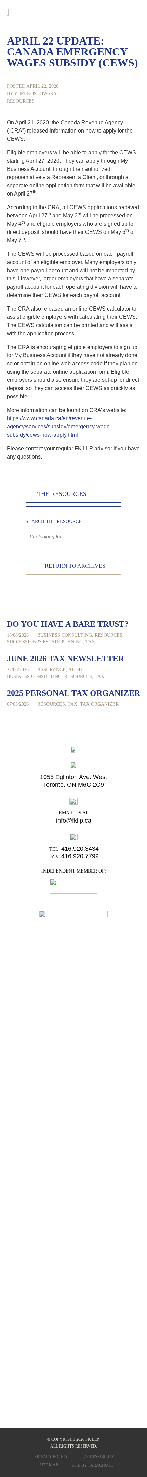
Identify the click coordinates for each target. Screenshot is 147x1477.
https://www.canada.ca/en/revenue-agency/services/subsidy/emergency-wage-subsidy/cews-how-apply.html (59, 426)
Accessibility (99, 1456)
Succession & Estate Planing (45, 641)
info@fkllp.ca (73, 820)
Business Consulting (64, 635)
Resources (21, 101)
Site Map (48, 1465)
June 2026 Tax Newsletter (65, 658)
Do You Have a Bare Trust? (68, 623)
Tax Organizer (99, 704)
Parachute (100, 1465)
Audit (75, 669)
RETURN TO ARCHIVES (75, 566)
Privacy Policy (51, 1456)
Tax (90, 641)
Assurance (51, 669)
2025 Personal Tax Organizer (73, 693)
